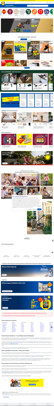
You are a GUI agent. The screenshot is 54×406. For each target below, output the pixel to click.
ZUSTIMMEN (39, 209)
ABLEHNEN (30, 209)
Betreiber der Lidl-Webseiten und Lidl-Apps (19, 197)
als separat (19, 200)
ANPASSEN (34, 209)
